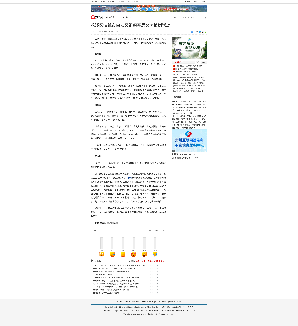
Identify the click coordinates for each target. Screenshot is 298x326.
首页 (117, 17)
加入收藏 (103, 2)
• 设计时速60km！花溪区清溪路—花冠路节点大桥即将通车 (116, 284)
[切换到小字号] (120, 31)
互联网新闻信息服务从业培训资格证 (162, 311)
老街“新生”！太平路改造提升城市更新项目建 (189, 91)
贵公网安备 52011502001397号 (187, 311)
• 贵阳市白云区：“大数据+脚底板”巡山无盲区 (110, 290)
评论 (203, 62)
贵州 (130, 178)
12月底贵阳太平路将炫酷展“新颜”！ (186, 72)
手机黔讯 (187, 2)
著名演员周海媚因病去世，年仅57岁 (186, 74)
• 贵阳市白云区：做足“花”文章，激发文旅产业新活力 (114, 269)
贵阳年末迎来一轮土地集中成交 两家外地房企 (189, 83)
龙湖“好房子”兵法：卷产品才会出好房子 (187, 88)
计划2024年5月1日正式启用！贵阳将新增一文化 (190, 80)
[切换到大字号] (123, 31)
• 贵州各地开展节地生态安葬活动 (105, 293)
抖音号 (204, 2)
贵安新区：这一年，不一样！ (182, 113)
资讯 (122, 17)
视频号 (196, 2)
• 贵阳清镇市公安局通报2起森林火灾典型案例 (110, 272)
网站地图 (111, 2)
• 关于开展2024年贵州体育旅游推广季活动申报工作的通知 (116, 278)
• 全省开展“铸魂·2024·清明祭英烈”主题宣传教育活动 (113, 281)
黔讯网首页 (95, 2)
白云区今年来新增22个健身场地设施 (186, 69)
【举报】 (94, 231)
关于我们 (120, 302)
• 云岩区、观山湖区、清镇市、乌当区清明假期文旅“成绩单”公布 (118, 265)
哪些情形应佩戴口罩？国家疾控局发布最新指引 (190, 86)
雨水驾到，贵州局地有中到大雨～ (184, 128)
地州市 (128, 17)
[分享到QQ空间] (200, 32)
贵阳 (134, 17)
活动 (162, 261)
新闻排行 (178, 62)
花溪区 (150, 261)
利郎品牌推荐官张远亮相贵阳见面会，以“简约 (189, 77)
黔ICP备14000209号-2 (108, 311)
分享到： (195, 32)
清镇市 (144, 261)
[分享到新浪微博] (203, 32)
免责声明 (150, 302)
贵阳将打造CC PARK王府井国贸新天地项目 (188, 66)
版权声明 (127, 302)
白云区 (138, 261)
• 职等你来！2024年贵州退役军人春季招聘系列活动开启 (115, 287)
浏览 (198, 62)
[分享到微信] (206, 32)
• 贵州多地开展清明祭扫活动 (103, 275)
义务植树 (156, 261)
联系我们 (143, 302)
